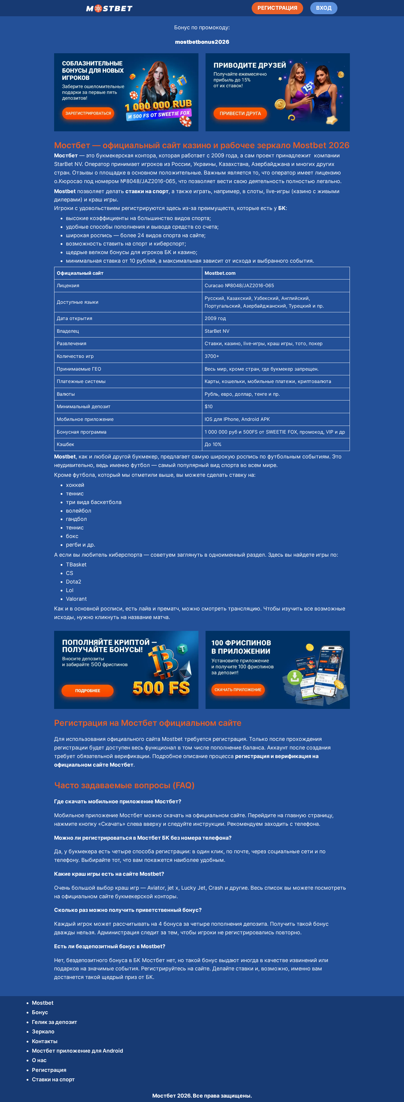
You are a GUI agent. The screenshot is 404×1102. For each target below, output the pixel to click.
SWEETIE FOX (281, 432)
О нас (39, 1060)
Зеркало (43, 1031)
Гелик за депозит (54, 1022)
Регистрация (49, 1070)
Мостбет (164, 1096)
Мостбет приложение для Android (77, 1051)
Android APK (255, 419)
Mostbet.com (220, 273)
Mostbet (43, 1003)
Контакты (44, 1041)
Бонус (40, 1012)
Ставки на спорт (53, 1079)
